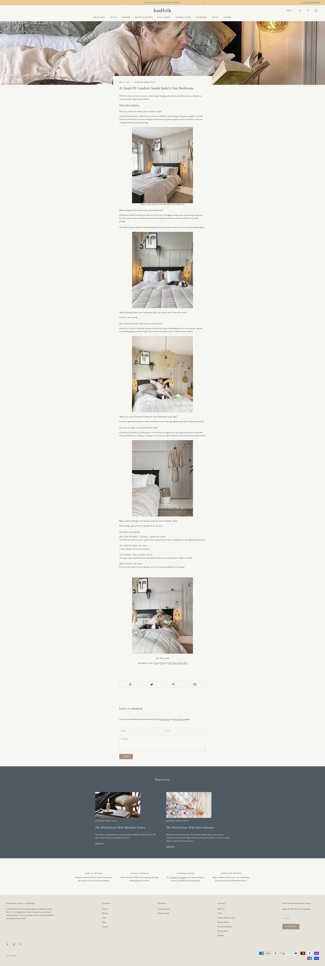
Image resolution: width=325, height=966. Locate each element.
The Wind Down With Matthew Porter (120, 827)
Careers (105, 926)
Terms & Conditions (224, 926)
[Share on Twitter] (151, 684)
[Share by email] (195, 684)
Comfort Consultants (178, 877)
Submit (126, 756)
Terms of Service (179, 719)
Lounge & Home (183, 17)
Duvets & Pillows (143, 17)
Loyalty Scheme (164, 909)
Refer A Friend (163, 913)
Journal (105, 909)
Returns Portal (222, 922)
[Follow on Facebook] (7, 944)
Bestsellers (99, 17)
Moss (162, 663)
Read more (99, 843)
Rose (156, 663)
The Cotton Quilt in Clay (177, 663)
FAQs (219, 913)
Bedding (126, 17)
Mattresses (201, 17)
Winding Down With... (146, 82)
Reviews (105, 913)
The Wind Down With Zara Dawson (190, 827)
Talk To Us (221, 909)
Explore (227, 17)
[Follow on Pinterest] (20, 944)
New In (113, 17)
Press (104, 922)
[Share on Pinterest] (173, 684)
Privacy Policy (164, 719)
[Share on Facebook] (130, 684)
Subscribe (291, 926)
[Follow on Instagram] (14, 944)
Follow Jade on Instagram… (129, 105)
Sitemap (220, 935)
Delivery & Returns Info (226, 917)
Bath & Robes (163, 17)
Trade (104, 917)
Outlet (215, 17)
